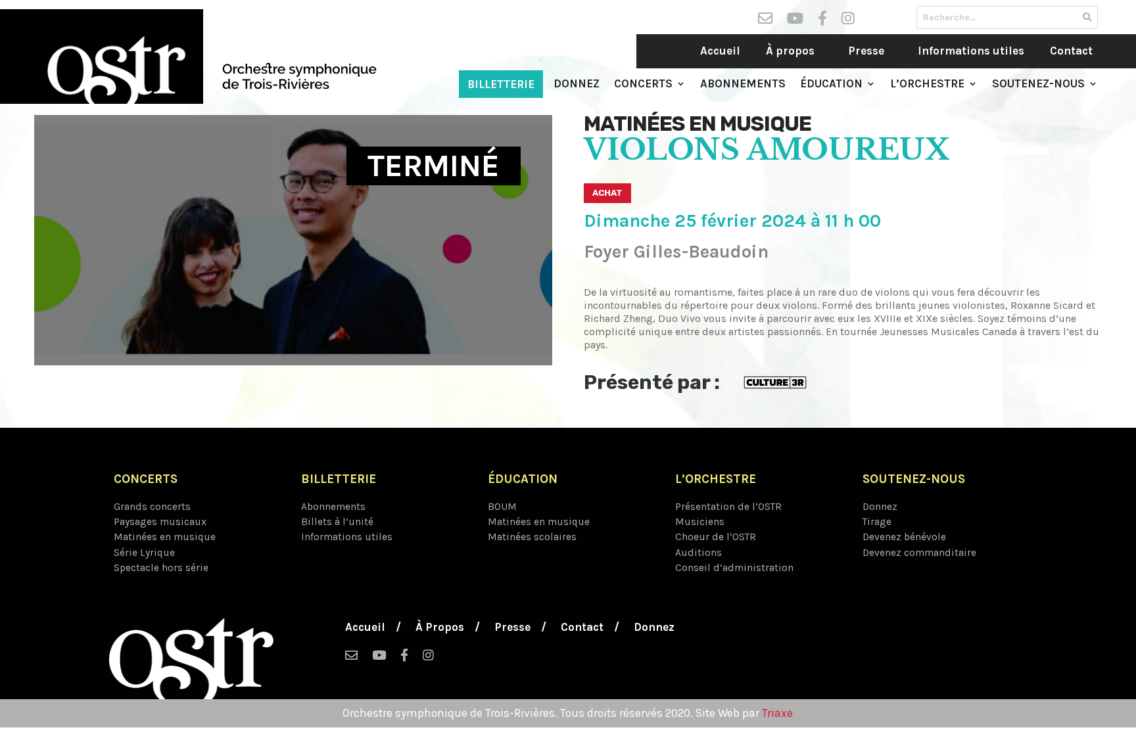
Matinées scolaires (532, 537)
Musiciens (699, 522)
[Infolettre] (765, 21)
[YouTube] (795, 21)
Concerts (643, 84)
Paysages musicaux (160, 522)
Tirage (877, 522)
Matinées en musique (697, 123)
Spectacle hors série (161, 568)
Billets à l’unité (337, 522)
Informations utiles (971, 50)
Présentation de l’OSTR (728, 507)
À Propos (439, 627)
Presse (866, 50)
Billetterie (500, 84)
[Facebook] (822, 21)
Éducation (831, 84)
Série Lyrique (144, 553)
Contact (1071, 50)
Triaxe (777, 713)
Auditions (698, 553)
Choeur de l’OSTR (715, 537)
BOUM (502, 507)
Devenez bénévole (904, 537)
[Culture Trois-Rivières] (775, 381)
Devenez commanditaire (919, 553)
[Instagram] (848, 21)
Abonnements (743, 84)
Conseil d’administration (734, 568)
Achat (607, 193)
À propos (790, 50)
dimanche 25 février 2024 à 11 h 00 (732, 220)
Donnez (577, 84)
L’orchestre (927, 84)
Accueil (720, 50)
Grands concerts (152, 507)
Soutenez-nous (1038, 84)
